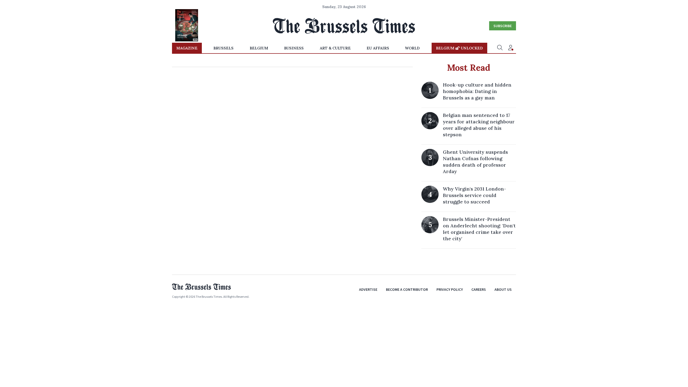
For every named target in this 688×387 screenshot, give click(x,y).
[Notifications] (510, 48)
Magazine (187, 48)
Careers (478, 289)
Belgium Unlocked (459, 48)
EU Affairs (378, 48)
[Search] (499, 48)
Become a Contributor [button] (407, 289)
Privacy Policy (449, 289)
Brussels (223, 48)
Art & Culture (335, 48)
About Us (503, 289)
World (412, 48)
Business (294, 48)
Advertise (368, 289)
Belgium (259, 48)
